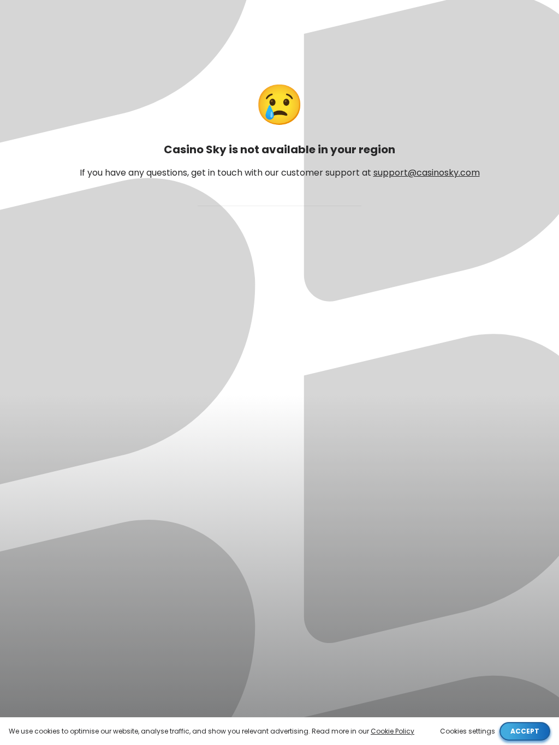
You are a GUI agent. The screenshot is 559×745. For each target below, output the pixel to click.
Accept (524, 731)
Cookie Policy (392, 731)
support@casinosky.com (426, 172)
